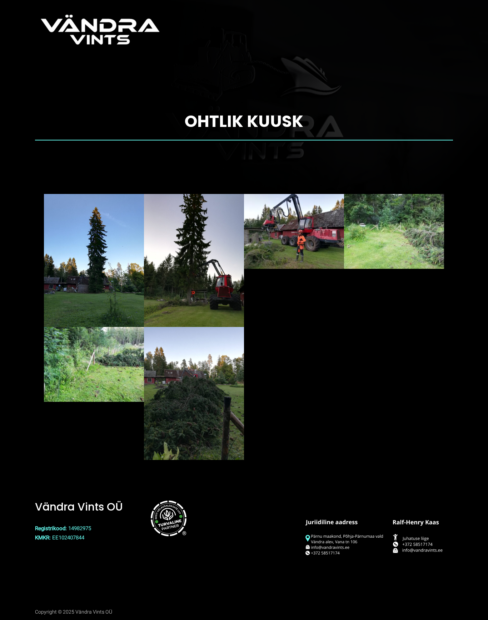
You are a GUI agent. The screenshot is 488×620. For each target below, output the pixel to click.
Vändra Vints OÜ (79, 506)
